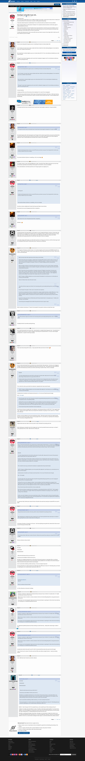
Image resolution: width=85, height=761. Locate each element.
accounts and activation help (67, 90)
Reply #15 (18, 421)
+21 (12, 323)
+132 (12, 173)
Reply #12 (18, 328)
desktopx (64, 92)
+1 (12, 242)
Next (57, 40)
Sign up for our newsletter (54, 754)
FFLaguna (12, 236)
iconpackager (65, 93)
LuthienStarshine (12, 598)
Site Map (49, 759)
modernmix (72, 97)
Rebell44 (12, 20)
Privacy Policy (37, 759)
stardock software (72, 86)
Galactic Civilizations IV (31, 744)
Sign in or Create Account (24, 732)
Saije (12, 551)
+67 (12, 540)
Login (19, 6)
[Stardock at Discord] (67, 59)
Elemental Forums (33, 42)
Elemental (29, 742)
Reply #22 (18, 607)
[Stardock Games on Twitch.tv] (70, 58)
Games (22, 1)
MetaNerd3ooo (12, 254)
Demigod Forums (33, 310)
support (64, 99)
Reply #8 (18, 211)
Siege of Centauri (30, 750)
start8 (64, 89)
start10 (73, 90)
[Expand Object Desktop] (63, 23)
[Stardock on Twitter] (65, 58)
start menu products (66, 86)
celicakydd (12, 427)
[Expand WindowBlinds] (63, 42)
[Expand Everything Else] (62, 45)
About (50, 741)
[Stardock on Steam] (74, 58)
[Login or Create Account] (72, 1)
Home (10, 12)
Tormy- (12, 148)
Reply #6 (18, 161)
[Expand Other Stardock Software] (63, 35)
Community (27, 1)
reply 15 (26, 510)
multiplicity (68, 88)
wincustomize (69, 92)
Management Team (52, 744)
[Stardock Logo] (11, 1)
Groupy (9, 749)
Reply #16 (18, 438)
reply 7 (26, 215)
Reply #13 (18, 345)
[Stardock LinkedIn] (71, 59)
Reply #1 (18, 42)
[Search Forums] (76, 1)
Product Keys (72, 745)
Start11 (9, 744)
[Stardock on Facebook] (66, 58)
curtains (69, 97)
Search (16, 6)
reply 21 (29, 611)
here (38, 393)
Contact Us (51, 750)
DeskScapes (10, 746)
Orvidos (12, 48)
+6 (12, 54)
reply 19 (26, 678)
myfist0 (12, 111)
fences (64, 85)
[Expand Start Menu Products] (63, 39)
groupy (72, 88)
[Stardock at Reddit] (66, 59)
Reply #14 (18, 363)
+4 (12, 558)
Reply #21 (19, 591)
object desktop (65, 96)
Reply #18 (18, 528)
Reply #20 (18, 570)
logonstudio (64, 97)
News (31, 1)
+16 (13, 687)
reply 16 (26, 532)
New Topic (57, 4)
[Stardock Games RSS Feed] (73, 59)
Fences (9, 745)
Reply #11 (18, 310)
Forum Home (12, 6)
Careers (51, 745)
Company (51, 739)
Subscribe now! (69, 52)
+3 (12, 26)
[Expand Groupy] (63, 31)
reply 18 (28, 574)
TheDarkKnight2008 (13, 681)
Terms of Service (41, 759)
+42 (12, 358)
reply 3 (25, 127)
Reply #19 (18, 545)
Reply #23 (18, 631)
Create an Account (72, 744)
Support (38, 1)
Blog (34, 1)
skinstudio (72, 93)
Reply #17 (18, 506)
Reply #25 (20, 675)
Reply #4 (18, 123)
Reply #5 (18, 142)
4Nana (12, 316)
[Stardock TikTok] (69, 59)
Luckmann (12, 167)
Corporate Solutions (11, 742)
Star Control (30, 746)
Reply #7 (18, 180)
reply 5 (25, 184)
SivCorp (12, 351)
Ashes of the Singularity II (32, 741)
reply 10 (28, 314)
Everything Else (14, 12)
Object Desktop (10, 741)
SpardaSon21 (12, 534)
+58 (12, 155)
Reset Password (72, 746)
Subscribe (74, 754)
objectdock (64, 88)
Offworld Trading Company (32, 749)
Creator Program (52, 749)
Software (18, 1)
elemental (69, 96)
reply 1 (25, 66)
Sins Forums (32, 105)
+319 (12, 117)
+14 (12, 260)
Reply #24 (18, 655)
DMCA (46, 759)
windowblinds (68, 85)
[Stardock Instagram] (72, 58)
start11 (69, 93)
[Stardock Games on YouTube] (68, 58)
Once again (22, 395)
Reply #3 (18, 105)
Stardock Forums (29, 16)
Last (59, 40)
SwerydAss (12, 334)
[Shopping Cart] (74, 1)
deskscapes (67, 89)
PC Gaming (19, 12)
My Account (71, 742)
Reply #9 (18, 230)
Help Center (71, 741)
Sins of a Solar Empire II (31, 745)
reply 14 (28, 442)
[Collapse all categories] (75, 20)
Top (59, 105)
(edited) (37, 180)
